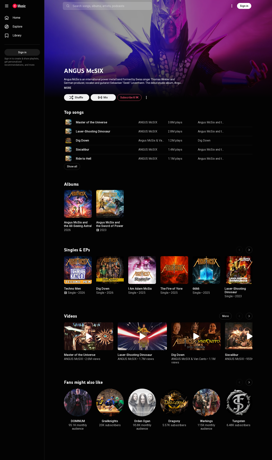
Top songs (74, 112)
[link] (22, 17)
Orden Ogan (142, 421)
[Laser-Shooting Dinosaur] (238, 270)
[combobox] (112, 6)
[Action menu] (146, 97)
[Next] (249, 250)
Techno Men (72, 288)
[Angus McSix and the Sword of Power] (110, 204)
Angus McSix (146, 140)
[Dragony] (174, 402)
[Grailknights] (110, 402)
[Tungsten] (238, 402)
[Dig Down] (110, 270)
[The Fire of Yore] (174, 270)
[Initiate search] (68, 6)
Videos (70, 316)
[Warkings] (206, 402)
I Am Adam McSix (140, 288)
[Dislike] (238, 122)
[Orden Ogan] (142, 402)
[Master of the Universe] (88, 336)
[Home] (19, 6)
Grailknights (110, 421)
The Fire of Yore (171, 288)
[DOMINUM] (78, 402)
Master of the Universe (91, 122)
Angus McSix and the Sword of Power (211, 122)
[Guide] (6, 6)
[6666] (206, 270)
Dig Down (82, 140)
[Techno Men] (78, 270)
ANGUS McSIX (147, 122)
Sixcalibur (82, 149)
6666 (196, 288)
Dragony (174, 421)
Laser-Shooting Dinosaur (93, 131)
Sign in (244, 5)
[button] (67, 87)
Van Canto (162, 140)
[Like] (231, 122)
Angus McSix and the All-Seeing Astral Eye (78, 225)
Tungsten (238, 421)
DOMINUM (78, 421)
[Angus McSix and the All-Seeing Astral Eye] (78, 204)
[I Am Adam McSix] (142, 270)
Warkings (206, 421)
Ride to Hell (83, 158)
